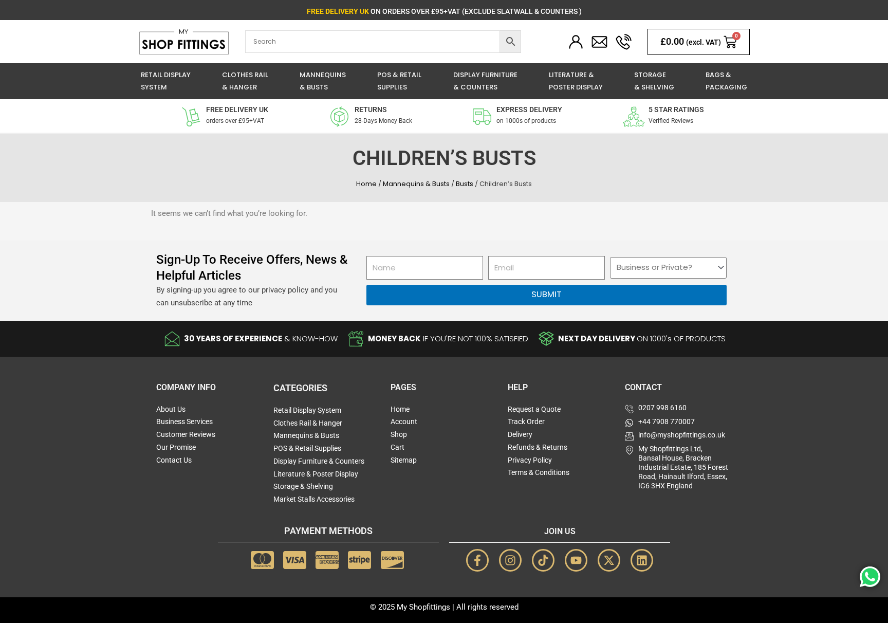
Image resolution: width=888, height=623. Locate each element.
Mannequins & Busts (416, 184)
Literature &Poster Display (576, 81)
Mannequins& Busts (323, 81)
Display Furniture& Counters (485, 81)
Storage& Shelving (654, 81)
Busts (464, 184)
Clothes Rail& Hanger (245, 81)
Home (366, 184)
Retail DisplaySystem (166, 81)
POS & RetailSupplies (399, 81)
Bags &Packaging (726, 81)
